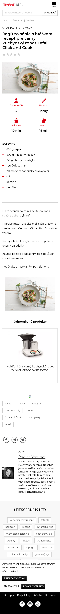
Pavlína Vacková (31, 457)
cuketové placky (18, 554)
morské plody (12, 410)
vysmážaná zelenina (17, 533)
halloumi (47, 547)
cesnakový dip (44, 533)
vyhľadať (50, 12)
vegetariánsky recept (22, 520)
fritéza (26, 540)
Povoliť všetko (33, 586)
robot (31, 410)
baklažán (10, 526)
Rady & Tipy (23, 595)
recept (8, 403)
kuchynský (34, 417)
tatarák (45, 520)
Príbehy (37, 595)
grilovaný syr (42, 554)
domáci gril (13, 547)
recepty (36, 403)
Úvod (5, 20)
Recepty (18, 20)
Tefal (22, 403)
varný (8, 424)
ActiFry (11, 540)
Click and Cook (13, 417)
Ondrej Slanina (45, 526)
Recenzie (50, 595)
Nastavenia (11, 586)
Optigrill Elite (44, 540)
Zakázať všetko (14, 578)
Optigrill (30, 547)
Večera (30, 20)
